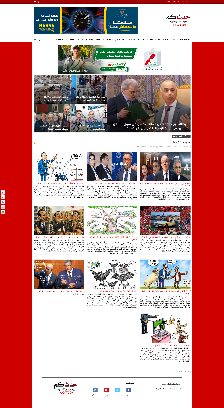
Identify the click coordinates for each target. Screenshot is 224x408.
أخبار (166, 39)
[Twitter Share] (3, 197)
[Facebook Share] (3, 192)
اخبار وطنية (144, 147)
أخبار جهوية (168, 147)
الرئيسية (183, 39)
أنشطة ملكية (152, 147)
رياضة (84, 39)
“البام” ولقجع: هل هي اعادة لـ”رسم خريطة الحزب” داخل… (115, 183)
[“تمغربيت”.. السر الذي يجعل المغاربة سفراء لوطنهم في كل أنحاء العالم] (165, 220)
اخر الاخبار (137, 147)
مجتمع (145, 39)
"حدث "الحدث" (186, 147)
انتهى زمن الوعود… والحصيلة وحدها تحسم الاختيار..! (53, 127)
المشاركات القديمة (183, 371)
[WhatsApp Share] (3, 207)
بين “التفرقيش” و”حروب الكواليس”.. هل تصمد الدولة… (116, 291)
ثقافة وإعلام (108, 39)
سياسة (175, 39)
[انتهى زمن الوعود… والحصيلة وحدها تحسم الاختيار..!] (52, 118)
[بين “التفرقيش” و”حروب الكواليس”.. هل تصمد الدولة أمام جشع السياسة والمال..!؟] (112, 274)
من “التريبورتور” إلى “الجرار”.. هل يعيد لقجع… (89, 127)
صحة (91, 39)
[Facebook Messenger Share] (3, 202)
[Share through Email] (3, 212)
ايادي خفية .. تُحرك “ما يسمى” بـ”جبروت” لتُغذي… (172, 345)
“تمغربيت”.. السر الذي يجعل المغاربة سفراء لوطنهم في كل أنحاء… (165, 237)
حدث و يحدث (70, 39)
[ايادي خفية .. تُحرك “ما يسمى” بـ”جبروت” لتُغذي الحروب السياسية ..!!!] (165, 328)
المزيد (60, 39)
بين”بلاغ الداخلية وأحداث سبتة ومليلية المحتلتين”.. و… (90, 99)
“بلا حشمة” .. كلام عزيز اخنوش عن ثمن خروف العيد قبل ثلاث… (60, 291)
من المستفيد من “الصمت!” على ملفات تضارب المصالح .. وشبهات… (59, 237)
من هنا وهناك (134, 39)
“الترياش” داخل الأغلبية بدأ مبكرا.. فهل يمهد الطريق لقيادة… (60, 183)
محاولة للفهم (155, 39)
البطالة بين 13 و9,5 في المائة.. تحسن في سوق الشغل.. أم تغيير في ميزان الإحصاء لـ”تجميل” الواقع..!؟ (150, 126)
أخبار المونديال (176, 147)
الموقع (168, 2)
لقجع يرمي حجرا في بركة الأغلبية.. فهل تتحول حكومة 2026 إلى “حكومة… (165, 184)
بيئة (78, 39)
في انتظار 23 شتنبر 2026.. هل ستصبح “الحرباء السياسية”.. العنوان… (112, 238)
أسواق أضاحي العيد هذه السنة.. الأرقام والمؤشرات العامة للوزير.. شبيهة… (165, 292)
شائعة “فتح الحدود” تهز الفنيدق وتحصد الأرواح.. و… (55, 99)
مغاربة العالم (120, 39)
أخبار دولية (160, 147)
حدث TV (98, 39)
